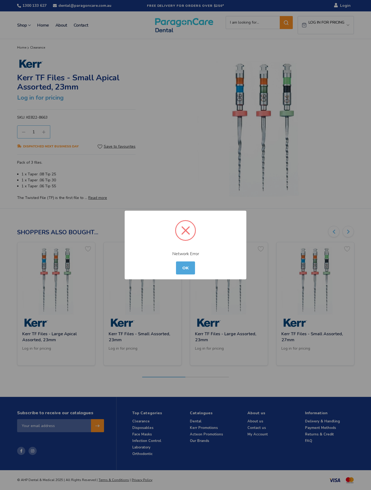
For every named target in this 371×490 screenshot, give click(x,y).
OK (185, 267)
